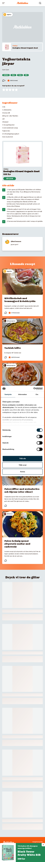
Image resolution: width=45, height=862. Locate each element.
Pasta (20, 75)
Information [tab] (22, 394)
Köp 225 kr (9, 178)
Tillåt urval (22, 465)
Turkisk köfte (12, 348)
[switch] (40, 436)
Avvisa (22, 471)
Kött (26, 75)
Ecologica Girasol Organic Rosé (25, 48)
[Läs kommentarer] (4, 80)
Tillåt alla (22, 458)
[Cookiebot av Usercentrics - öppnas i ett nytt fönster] (33, 388)
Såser (13, 75)
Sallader (6, 75)
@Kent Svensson (16, 241)
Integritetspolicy (37, 842)
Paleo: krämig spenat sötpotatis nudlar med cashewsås (17, 544)
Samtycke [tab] (8, 394)
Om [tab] (37, 394)
